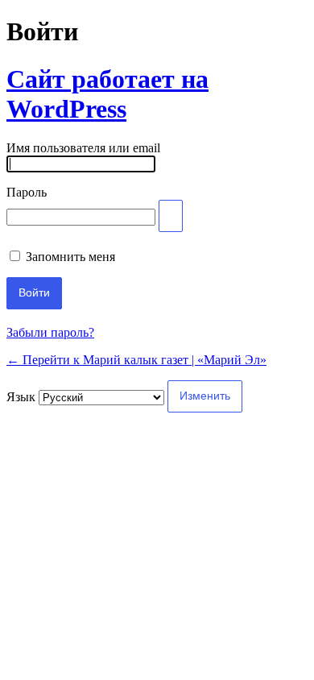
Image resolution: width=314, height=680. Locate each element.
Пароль (26, 192)
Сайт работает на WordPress (107, 93)
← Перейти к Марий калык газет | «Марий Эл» (136, 360)
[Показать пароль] (171, 216)
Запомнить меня (70, 256)
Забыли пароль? (50, 332)
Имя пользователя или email (83, 148)
